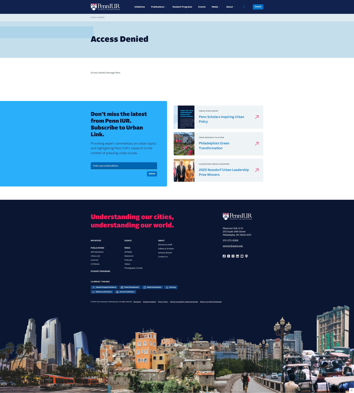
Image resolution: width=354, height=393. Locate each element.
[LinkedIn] (237, 256)
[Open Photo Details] (351, 390)
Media (215, 7)
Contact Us (163, 257)
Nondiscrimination (149, 302)
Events (202, 7)
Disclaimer (137, 302)
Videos (127, 264)
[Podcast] (246, 256)
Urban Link (95, 256)
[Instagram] (233, 256)
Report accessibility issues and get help (184, 302)
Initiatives (139, 7)
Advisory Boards (165, 253)
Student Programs (182, 7)
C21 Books (95, 264)
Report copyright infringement (211, 302)
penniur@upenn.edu (233, 246)
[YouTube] (242, 256)
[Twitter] (228, 256)
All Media (128, 252)
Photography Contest (133, 268)
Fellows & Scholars (166, 249)
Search (244, 7)
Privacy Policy (163, 302)
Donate (258, 7)
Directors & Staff (165, 245)
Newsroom (129, 256)
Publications (157, 7)
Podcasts (128, 260)
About (229, 7)
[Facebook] (224, 256)
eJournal (94, 260)
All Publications (97, 252)
